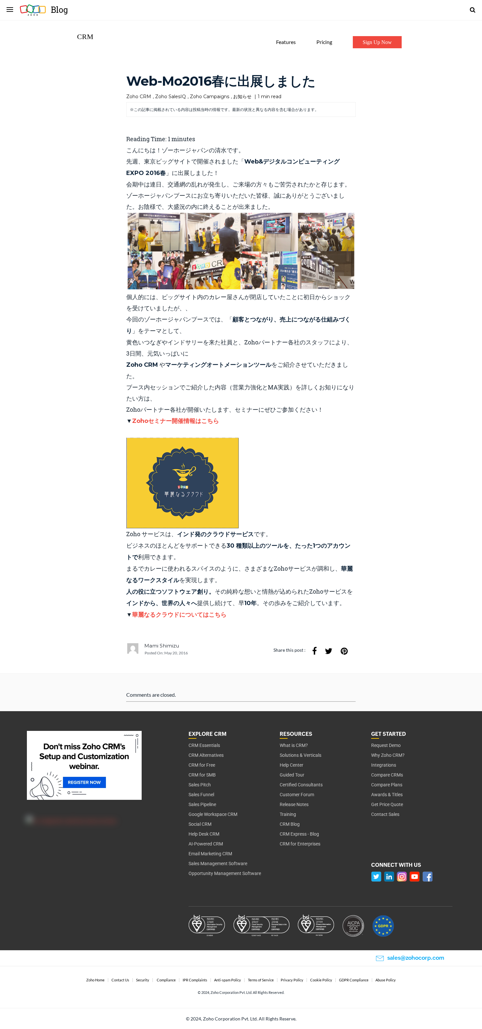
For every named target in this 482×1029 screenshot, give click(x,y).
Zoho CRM (138, 96)
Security (142, 980)
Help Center (291, 765)
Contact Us (120, 980)
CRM (85, 37)
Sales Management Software (218, 863)
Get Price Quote (387, 804)
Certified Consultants (301, 784)
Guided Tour (292, 774)
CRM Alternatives (206, 755)
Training (288, 814)
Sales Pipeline (202, 804)
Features (286, 42)
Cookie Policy (321, 980)
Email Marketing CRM (210, 853)
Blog (59, 9)
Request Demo (386, 745)
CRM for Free (202, 765)
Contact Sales (385, 814)
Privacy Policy (292, 980)
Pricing (324, 42)
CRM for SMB (202, 774)
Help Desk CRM (204, 834)
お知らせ (242, 96)
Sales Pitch (200, 784)
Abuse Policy (385, 980)
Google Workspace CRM (213, 814)
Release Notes (294, 804)
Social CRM (200, 824)
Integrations (383, 765)
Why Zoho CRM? (388, 755)
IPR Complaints (195, 980)
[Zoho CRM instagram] (402, 876)
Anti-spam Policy (227, 980)
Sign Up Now (377, 42)
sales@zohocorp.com (415, 957)
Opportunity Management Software (225, 873)
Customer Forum (297, 794)
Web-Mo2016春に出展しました (220, 81)
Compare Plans (386, 784)
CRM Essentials (204, 745)
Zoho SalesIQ (170, 96)
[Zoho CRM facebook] (427, 876)
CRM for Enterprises (300, 843)
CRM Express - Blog (299, 834)
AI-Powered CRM (206, 843)
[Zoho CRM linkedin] (389, 876)
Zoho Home (95, 980)
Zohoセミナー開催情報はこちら (175, 421)
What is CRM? (294, 745)
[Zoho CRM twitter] (376, 876)
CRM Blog (290, 824)
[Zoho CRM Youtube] (415, 876)
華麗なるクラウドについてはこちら (179, 614)
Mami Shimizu (161, 646)
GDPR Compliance (354, 980)
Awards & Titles (387, 794)
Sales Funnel (201, 794)
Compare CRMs (387, 774)
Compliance (166, 980)
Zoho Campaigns (209, 96)
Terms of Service (261, 980)
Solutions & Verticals (300, 755)
